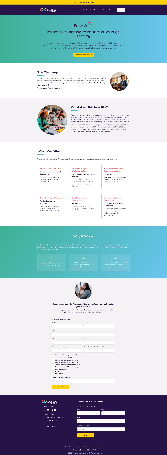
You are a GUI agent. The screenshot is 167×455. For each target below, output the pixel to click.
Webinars (97, 10)
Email (54, 331)
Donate (111, 10)
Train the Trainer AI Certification (65, 358)
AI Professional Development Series (66, 360)
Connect (121, 10)
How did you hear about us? (61, 377)
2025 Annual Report (87, 2)
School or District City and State (95, 347)
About (81, 10)
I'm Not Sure (59, 374)
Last (86, 323)
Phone (86, 339)
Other (57, 371)
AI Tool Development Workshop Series (67, 365)
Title (54, 339)
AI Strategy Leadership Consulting (66, 362)
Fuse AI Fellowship (61, 369)
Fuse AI (88, 10)
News (105, 10)
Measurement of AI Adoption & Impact (67, 367)
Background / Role (83, 426)
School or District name (60, 347)
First (54, 323)
